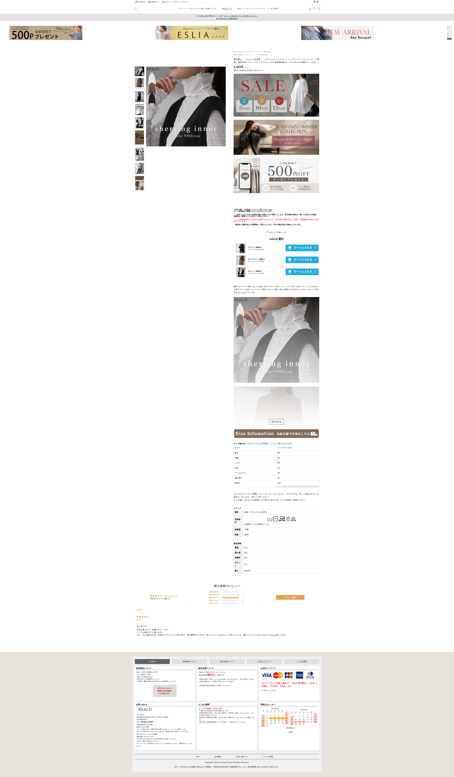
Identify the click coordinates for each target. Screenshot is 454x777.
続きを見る (276, 422)
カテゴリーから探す (196, 8)
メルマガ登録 (268, 757)
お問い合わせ (140, 2)
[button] (214, 597)
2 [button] (224, 41)
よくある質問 (272, 8)
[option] (227, 17)
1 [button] (222, 41)
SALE (239, 8)
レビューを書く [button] (290, 597)
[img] (142, 617)
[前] (5, 32)
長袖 (264, 51)
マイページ (183, 8)
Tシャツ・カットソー (256, 51)
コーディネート (259, 8)
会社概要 (217, 757)
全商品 (240, 51)
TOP (197, 757)
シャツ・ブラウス (255, 55)
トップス (246, 51)
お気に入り (166, 2)
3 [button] (226, 41)
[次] (448, 32)
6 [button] (231, 41)
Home (236, 51)
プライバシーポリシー (181, 2)
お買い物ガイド (153, 2)
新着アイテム (211, 8)
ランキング (247, 8)
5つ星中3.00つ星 (170, 596)
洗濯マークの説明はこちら (257, 524)
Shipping (242, 70)
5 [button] (230, 41)
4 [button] (228, 41)
